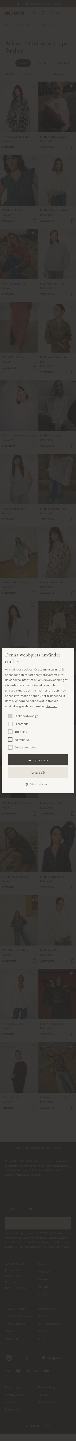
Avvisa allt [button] (38, 773)
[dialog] (38, 720)
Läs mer (51, 706)
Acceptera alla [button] (38, 760)
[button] (37, 784)
